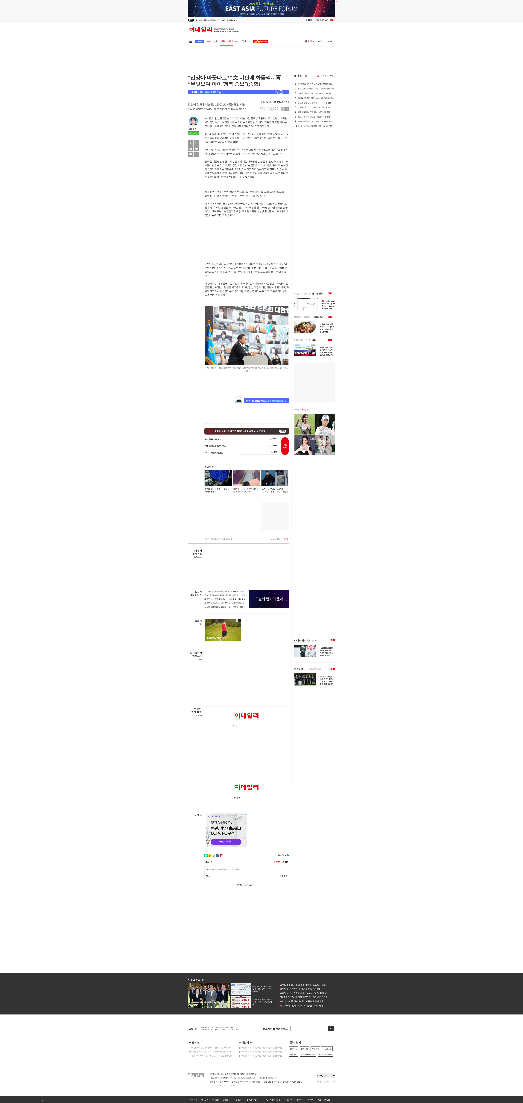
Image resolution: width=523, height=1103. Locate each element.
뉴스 (317, 76)
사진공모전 (327, 1049)
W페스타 (315, 1049)
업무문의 (226, 1100)
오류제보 (298, 1100)
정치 (215, 41)
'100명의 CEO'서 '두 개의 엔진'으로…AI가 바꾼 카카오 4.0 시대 (306, 997)
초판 (327, 20)
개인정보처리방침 (323, 1100)
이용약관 (237, 1100)
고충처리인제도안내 (272, 1100)
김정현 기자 (193, 129)
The (330, 41)
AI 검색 (199, 41)
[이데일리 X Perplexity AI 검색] (238, 92)
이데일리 (214, 30)
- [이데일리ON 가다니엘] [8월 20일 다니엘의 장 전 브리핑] (260, 1051)
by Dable (199, 659)
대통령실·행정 (226, 41)
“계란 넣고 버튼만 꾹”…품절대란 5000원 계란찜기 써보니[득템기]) (231, 591)
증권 (324, 76)
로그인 (332, 20)
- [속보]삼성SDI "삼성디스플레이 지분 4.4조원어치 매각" (209, 1047)
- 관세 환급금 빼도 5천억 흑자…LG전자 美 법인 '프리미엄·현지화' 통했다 (211, 1051)
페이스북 (190, 143)
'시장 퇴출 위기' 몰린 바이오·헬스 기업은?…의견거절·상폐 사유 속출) (232, 595)
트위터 (196, 143)
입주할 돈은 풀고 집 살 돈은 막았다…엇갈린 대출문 (302, 984)
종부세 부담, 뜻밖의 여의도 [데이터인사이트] (299, 989)
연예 (331, 76)
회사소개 (193, 1100)
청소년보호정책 (252, 1100)
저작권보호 (288, 1100)
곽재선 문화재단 (325, 1054)
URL (196, 154)
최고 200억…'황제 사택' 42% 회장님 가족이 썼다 (300, 1005)
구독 (317, 20)
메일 (190, 148)
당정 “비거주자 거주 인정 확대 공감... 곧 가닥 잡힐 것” (302, 993)
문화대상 (293, 1049)
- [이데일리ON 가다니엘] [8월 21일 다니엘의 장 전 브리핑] (260, 1047)
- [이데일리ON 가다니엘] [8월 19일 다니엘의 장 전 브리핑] (260, 1056)
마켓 (320, 41)
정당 (237, 41)
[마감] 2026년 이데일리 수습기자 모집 (215, 1029)
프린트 (196, 148)
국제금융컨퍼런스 (308, 1054)
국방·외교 (246, 41)
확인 (331, 1028)
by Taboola (198, 557)
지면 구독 (285, 539)
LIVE (191, 20)
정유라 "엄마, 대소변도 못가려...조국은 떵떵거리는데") (226, 603)
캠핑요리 (293, 1054)
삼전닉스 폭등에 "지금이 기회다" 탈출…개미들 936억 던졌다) (229, 599)
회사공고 (204, 1100)
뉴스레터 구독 (275, 539)
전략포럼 (304, 1049)
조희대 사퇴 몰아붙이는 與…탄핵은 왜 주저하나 (300, 1001)
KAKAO (190, 154)
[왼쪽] (237, 620)
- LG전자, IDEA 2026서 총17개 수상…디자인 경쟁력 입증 (210, 1056)
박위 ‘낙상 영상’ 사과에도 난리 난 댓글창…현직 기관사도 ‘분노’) (230, 607)
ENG (310, 20)
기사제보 (309, 1100)
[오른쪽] (239, 620)
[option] (239, 20)
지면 (322, 20)
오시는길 (215, 1100)
